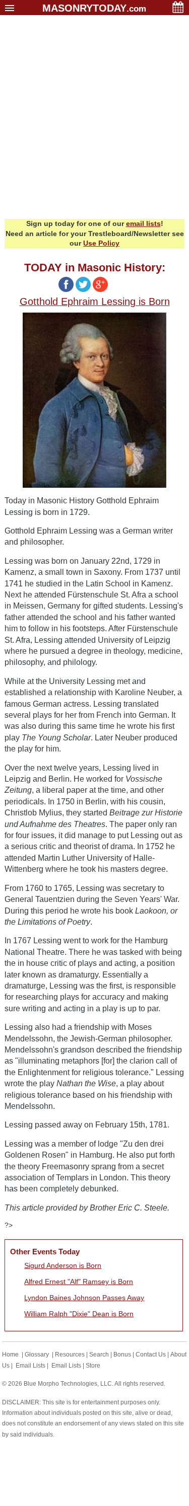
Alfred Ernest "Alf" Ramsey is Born (78, 1281)
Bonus (122, 1354)
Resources (70, 1354)
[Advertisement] (94, 119)
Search (99, 1354)
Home (10, 1354)
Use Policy (101, 243)
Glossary (37, 1354)
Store (93, 1365)
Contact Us (151, 1354)
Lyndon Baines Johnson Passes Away (84, 1298)
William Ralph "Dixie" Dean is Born (79, 1314)
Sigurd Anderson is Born (62, 1265)
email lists (143, 223)
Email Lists (30, 1365)
